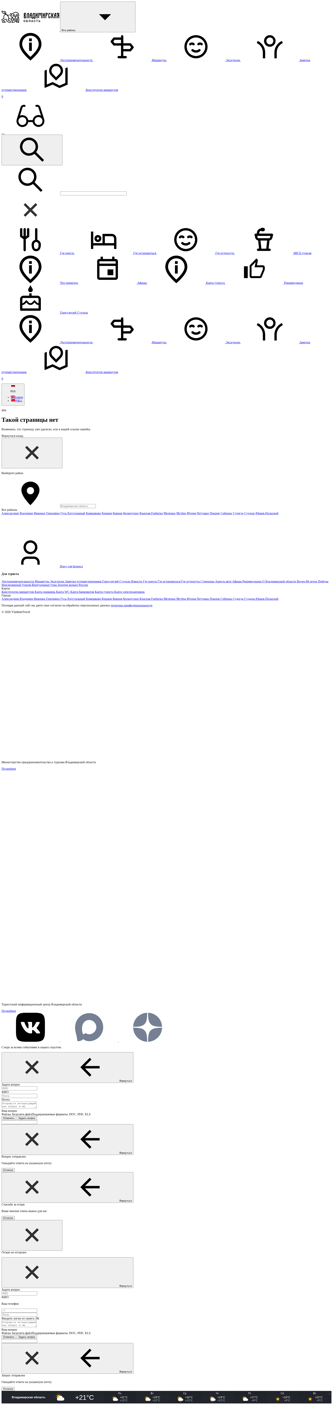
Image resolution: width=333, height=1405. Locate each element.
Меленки (170, 513)
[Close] (32, 453)
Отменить (8, 1118)
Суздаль (249, 513)
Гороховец (53, 513)
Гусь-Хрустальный (73, 513)
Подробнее (9, 768)
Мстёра (181, 513)
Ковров (117, 513)
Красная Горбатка (151, 513)
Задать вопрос (26, 1118)
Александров (10, 513)
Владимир (26, 513)
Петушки (203, 513)
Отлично (8, 1170)
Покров (215, 513)
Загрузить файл (51, 1114)
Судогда (238, 513)
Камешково (93, 513)
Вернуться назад (12, 435)
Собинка (226, 513)
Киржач (107, 513)
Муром (191, 513)
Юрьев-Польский (267, 513)
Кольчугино (131, 513)
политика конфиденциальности (131, 605)
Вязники (39, 513)
